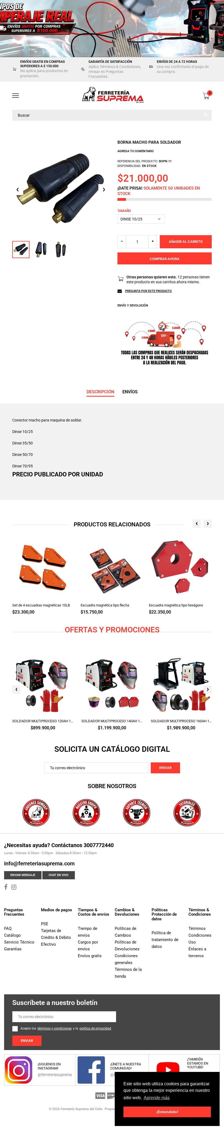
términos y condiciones (54, 1028)
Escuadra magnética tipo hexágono (176, 605)
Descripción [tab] (100, 391)
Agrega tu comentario (135, 151)
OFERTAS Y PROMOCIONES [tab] (112, 630)
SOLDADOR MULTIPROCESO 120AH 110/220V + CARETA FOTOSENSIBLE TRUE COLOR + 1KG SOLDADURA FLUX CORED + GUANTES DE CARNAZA (42, 721)
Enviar (165, 768)
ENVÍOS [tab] (130, 391)
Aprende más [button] (157, 1097)
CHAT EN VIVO (59, 875)
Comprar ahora (164, 259)
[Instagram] (13, 888)
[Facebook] (6, 888)
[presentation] (197, 524)
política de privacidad (95, 1028)
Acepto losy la (65, 1028)
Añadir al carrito (186, 242)
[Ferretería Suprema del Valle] (112, 96)
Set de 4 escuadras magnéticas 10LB (41, 605)
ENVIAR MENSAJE (22, 875)
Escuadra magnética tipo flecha (105, 605)
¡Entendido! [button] (167, 1112)
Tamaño (124, 211)
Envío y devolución (132, 305)
